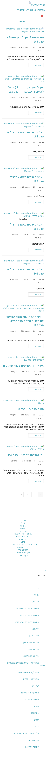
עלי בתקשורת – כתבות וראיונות (26, 733)
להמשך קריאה (35, 64)
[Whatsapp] (42, 545)
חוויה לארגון (34, 635)
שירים (36, 719)
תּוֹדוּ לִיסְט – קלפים (31, 679)
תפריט (22, 21)
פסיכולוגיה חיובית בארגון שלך (27, 608)
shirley (41, 47)
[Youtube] (35, 564)
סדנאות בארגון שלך (31, 642)
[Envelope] (42, 538)
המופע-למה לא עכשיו (30, 692)
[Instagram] (42, 531)
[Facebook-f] (42, 564)
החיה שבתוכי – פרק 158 (29, 409)
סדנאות (35, 628)
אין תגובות (38, 50)
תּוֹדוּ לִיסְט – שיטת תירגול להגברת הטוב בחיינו (26, 664)
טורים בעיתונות (33, 740)
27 (8, 494)
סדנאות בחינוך (33, 649)
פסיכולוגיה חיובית (32, 699)
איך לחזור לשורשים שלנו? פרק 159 (23, 366)
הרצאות (35, 601)
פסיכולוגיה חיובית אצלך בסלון (27, 622)
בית (37, 588)
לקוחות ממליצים (32, 746)
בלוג (37, 726)
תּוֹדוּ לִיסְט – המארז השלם (28, 672)
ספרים (36, 706)
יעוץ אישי (35, 685)
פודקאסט (13, 47)
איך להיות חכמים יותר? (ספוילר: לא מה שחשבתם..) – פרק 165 (25, 89)
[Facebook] (42, 524)
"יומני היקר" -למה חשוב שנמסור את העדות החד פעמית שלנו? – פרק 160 (25, 321)
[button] (44, 756)
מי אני (36, 594)
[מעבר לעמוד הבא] (40, 499)
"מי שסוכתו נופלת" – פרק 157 (26, 455)
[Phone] (42, 518)
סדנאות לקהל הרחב (31, 656)
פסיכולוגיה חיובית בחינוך (29, 615)
